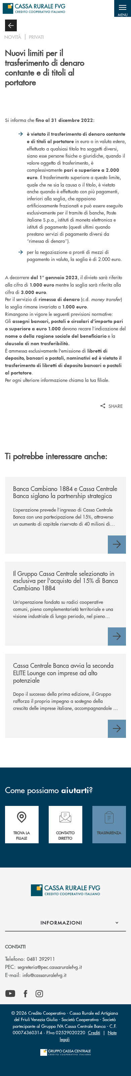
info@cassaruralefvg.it (44, 975)
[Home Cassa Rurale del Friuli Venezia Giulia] (34, 8)
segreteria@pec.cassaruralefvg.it (49, 967)
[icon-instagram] (39, 994)
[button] (122, 8)
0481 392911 (41, 958)
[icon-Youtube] (10, 994)
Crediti (94, 1032)
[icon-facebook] (26, 994)
